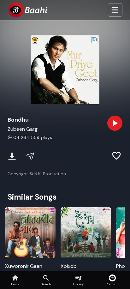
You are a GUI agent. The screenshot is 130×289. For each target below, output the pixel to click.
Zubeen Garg (23, 129)
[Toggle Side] (115, 10)
